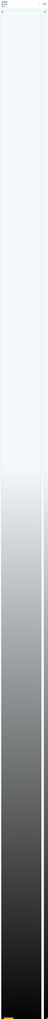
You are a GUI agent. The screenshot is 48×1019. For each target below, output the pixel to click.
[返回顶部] (42, 1013)
